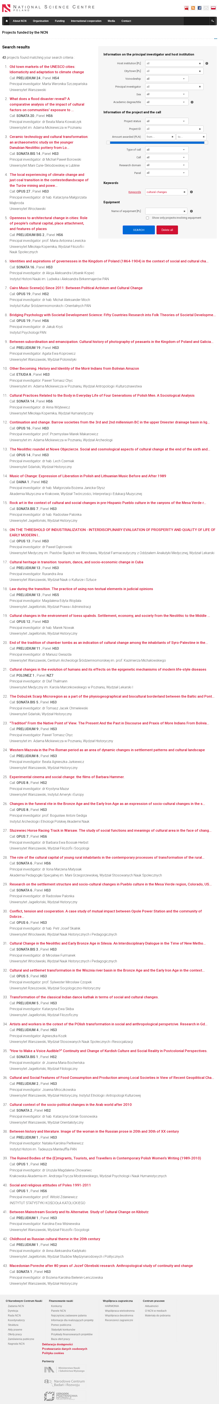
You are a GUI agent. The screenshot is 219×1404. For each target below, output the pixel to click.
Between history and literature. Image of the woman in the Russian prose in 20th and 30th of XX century (94, 1131)
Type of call (134, 149)
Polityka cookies (53, 1353)
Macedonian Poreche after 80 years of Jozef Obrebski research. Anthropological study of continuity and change (101, 1265)
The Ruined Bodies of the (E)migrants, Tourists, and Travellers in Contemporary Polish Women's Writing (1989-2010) (105, 1158)
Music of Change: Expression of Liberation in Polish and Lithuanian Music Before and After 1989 (88, 476)
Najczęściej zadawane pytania (69, 1315)
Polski (213, 7)
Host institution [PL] (129, 63)
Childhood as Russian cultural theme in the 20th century (55, 1239)
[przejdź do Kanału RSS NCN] (193, 7)
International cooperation (86, 20)
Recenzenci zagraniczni (119, 1320)
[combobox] (167, 78)
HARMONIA (112, 1306)
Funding (60, 20)
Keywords (135, 192)
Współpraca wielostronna (120, 1311)
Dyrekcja (13, 1311)
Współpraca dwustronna (119, 1315)
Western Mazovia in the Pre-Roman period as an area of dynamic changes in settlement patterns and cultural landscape (107, 750)
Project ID (135, 128)
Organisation (41, 20)
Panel (137, 173)
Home (7, 21)
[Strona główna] (48, 8)
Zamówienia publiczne (21, 1339)
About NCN (20, 20)
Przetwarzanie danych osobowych (64, 1348)
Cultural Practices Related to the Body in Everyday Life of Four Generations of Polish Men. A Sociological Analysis (102, 395)
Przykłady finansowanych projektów (72, 1334)
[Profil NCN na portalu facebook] (199, 7)
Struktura (13, 1325)
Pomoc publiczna (61, 1325)
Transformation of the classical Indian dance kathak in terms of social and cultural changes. (84, 997)
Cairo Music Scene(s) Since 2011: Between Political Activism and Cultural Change (76, 288)
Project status (132, 121)
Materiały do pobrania (157, 1315)
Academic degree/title (127, 102)
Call (138, 157)
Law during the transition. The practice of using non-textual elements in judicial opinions (81, 589)
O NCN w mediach (156, 1311)
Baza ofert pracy (60, 1339)
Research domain (130, 165)
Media (111, 20)
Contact (126, 20)
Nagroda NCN (16, 1344)
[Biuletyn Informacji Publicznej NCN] (186, 7)
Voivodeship (133, 78)
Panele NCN (58, 1311)
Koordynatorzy (16, 1320)
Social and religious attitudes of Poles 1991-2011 (50, 1185)
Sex (138, 94)
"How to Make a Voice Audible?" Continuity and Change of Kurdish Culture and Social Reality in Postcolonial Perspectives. (108, 1051)
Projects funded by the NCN (25, 32)
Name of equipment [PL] (126, 211)
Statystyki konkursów (63, 1329)
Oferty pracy (15, 1334)
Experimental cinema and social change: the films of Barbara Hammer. (67, 777)
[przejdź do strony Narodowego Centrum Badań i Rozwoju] (65, 1383)
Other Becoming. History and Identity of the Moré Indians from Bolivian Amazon (74, 368)
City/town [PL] (132, 71)
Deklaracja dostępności (57, 1344)
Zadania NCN (16, 1306)
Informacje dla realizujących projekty (72, 1320)
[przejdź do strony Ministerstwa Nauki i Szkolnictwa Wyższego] (65, 1369)
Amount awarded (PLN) (126, 136)
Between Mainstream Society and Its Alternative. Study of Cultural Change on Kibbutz (79, 1212)
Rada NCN (14, 1315)
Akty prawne (15, 1329)
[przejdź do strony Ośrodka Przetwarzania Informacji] (65, 1396)
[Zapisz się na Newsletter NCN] (206, 7)
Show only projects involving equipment (176, 217)
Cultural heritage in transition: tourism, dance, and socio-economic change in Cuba (76, 562)
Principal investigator (128, 86)
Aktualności (151, 1306)
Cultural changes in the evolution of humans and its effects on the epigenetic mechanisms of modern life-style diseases (108, 669)
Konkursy (56, 1306)
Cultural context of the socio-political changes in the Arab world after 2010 (71, 1104)
